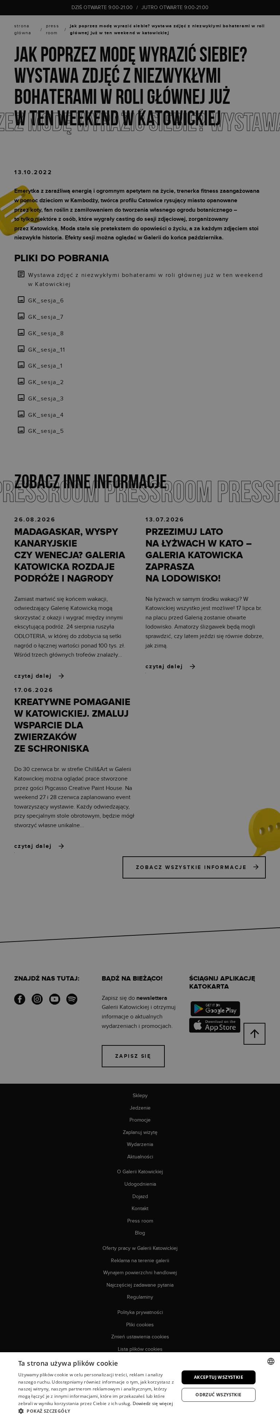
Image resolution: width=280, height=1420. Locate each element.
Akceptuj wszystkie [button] (218, 1377)
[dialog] (140, 710)
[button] (96, 1411)
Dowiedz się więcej (153, 1403)
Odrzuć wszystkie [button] (218, 1395)
